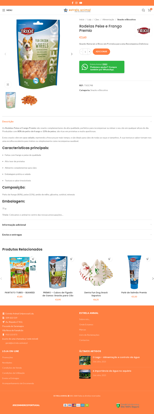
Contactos (84, 340)
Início (81, 19)
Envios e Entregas (10, 378)
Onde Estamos (86, 324)
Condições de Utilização (13, 373)
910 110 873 (11, 334)
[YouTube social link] (81, 3)
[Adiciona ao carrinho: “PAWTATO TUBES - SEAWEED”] (33, 259)
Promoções (7, 357)
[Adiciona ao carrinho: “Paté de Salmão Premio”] (147, 259)
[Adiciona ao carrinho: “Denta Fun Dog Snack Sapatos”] (109, 259)
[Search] (143, 10)
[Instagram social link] (76, 3)
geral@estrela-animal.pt (17, 343)
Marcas (82, 329)
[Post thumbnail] (85, 360)
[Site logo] (77, 10)
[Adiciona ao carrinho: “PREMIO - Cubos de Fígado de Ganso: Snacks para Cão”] (71, 259)
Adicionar (101, 51)
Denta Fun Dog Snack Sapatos (96, 294)
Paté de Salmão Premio (134, 292)
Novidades (7, 362)
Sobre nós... (84, 319)
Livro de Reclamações (89, 335)
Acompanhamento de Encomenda (18, 383)
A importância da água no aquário (112, 370)
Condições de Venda (12, 367)
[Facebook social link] (72, 3)
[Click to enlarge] (8, 84)
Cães (96, 19)
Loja (89, 19)
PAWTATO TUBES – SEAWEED (20, 292)
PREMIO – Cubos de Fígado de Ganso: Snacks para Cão (57, 294)
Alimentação (108, 19)
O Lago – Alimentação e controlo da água (116, 357)
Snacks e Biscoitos (126, 19)
